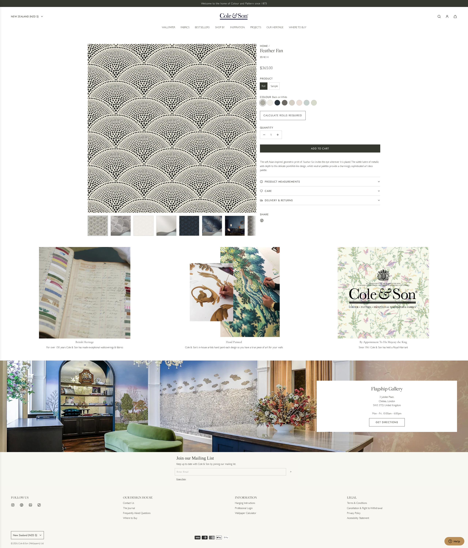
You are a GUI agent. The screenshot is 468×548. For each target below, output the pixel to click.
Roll (263, 86)
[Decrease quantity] (264, 135)
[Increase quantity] (278, 135)
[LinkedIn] (30, 505)
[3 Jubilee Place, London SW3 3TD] (234, 406)
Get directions (387, 422)
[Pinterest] (22, 505)
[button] (91, 128)
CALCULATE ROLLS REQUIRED (282, 115)
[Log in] (447, 16)
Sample (274, 86)
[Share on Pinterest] (262, 221)
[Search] (439, 16)
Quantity (266, 127)
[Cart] (455, 16)
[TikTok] (39, 505)
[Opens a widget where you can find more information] (454, 541)
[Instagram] (13, 505)
